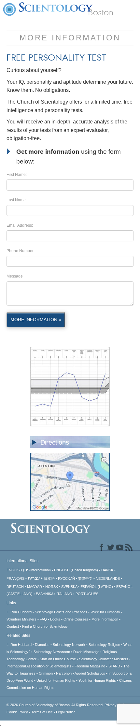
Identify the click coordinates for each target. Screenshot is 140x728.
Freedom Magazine (90, 666)
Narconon (64, 673)
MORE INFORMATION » (35, 319)
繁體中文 (85, 578)
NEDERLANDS (108, 578)
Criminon (46, 673)
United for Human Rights (55, 680)
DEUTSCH (15, 587)
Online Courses (75, 619)
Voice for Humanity (105, 612)
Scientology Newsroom (52, 652)
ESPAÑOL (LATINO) (96, 587)
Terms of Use (42, 712)
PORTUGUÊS (87, 594)
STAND (114, 666)
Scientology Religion (104, 645)
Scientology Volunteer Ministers (103, 659)
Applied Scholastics (90, 673)
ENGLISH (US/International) (29, 570)
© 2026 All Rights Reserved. (56, 705)
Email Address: (20, 225)
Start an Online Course (58, 659)
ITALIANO (64, 594)
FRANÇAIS (15, 578)
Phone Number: (21, 251)
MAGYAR (34, 587)
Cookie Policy (17, 712)
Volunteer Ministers (21, 619)
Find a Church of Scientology (45, 626)
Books (55, 619)
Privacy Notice (116, 705)
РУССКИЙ (66, 578)
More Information (104, 619)
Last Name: (17, 200)
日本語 (49, 578)
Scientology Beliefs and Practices (61, 612)
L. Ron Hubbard (19, 612)
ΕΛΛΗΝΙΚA (44, 594)
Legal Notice (66, 712)
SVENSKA (69, 587)
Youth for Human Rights (97, 680)
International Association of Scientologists (39, 666)
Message (15, 276)
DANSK (107, 570)
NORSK (51, 587)
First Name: (17, 174)
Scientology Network (69, 645)
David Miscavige (86, 652)
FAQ (43, 619)
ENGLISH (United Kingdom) (76, 570)
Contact (13, 626)
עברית (34, 578)
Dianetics (42, 645)
